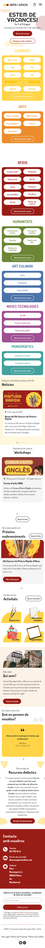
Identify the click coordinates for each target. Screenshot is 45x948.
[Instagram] (24, 942)
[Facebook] (20, 942)
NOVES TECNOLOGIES (23, 306)
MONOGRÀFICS (22, 346)
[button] (17, 442)
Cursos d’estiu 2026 (13, 483)
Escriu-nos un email (17, 857)
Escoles (15, 639)
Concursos (14, 620)
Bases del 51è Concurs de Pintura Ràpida (20, 417)
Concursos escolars (37, 619)
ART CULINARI (22, 266)
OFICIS (22, 162)
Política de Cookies (36, 936)
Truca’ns (12, 848)
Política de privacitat (26, 912)
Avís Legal (5, 936)
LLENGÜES (22, 50)
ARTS (22, 106)
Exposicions (36, 639)
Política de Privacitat (18, 936)
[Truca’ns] (5, 849)
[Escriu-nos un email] (5, 858)
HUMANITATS (22, 221)
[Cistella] (34, 4)
